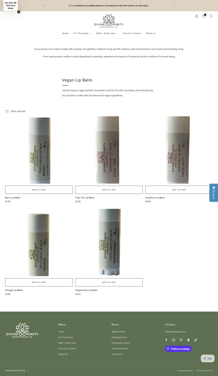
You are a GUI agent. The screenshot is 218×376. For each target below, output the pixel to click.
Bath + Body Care (106, 33)
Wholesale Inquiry (121, 342)
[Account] (196, 16)
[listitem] (109, 6)
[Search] (211, 16)
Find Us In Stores (132, 33)
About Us (151, 33)
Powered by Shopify (185, 370)
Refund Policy (119, 331)
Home (65, 33)
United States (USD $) (15, 370)
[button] (10, 5)
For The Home (81, 33)
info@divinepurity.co (175, 331)
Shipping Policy (119, 337)
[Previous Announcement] (44, 5)
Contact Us (117, 354)
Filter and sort (18, 111)
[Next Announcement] (174, 5)
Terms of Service (120, 348)
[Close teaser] (18, 12)
